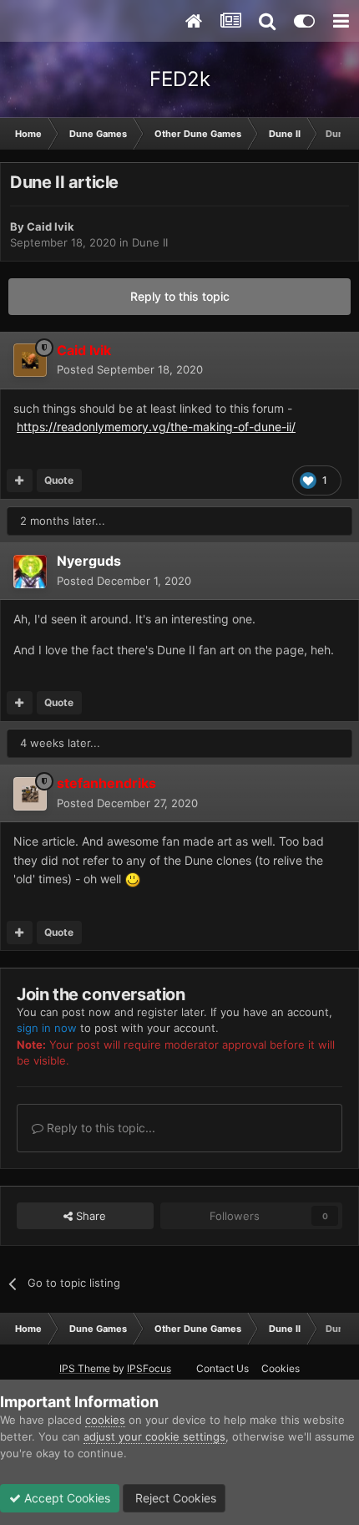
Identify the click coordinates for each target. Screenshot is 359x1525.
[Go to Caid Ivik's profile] (30, 360)
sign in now (47, 1027)
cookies (105, 1419)
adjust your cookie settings (154, 1436)
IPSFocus (149, 1368)
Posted (130, 369)
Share (89, 1216)
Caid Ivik (50, 226)
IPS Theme (84, 1368)
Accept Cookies (65, 1498)
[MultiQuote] (20, 480)
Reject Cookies (174, 1498)
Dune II (150, 242)
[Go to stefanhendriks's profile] (30, 794)
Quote (58, 480)
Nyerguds (89, 560)
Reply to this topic (180, 296)
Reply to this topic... (99, 1128)
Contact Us (222, 1368)
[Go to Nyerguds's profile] (30, 571)
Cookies (280, 1368)
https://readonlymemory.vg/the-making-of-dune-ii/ (156, 426)
